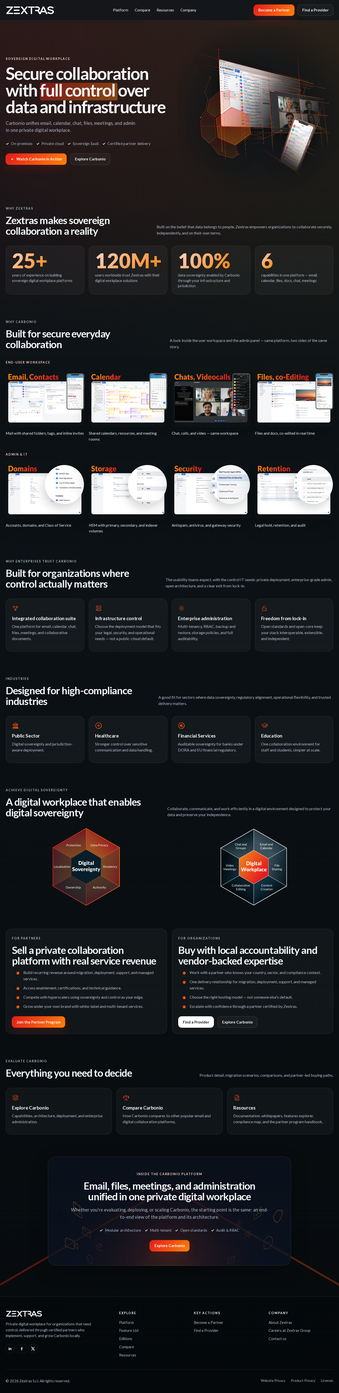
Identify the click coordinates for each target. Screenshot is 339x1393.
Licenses (327, 1381)
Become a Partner (274, 10)
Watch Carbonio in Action (39, 159)
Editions (125, 1338)
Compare (142, 10)
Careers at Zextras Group (289, 1330)
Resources (165, 10)
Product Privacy (303, 1381)
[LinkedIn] (10, 1348)
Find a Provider (315, 10)
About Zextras (280, 1322)
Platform (120, 10)
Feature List (129, 1330)
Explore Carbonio (90, 159)
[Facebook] (21, 1348)
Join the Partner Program (39, 1022)
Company (188, 10)
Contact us (277, 1338)
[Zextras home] (30, 10)
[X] (33, 1348)
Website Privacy (273, 1381)
